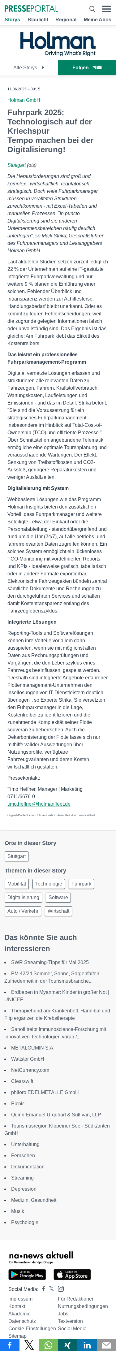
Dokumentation (28, 1166)
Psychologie (24, 1222)
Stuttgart (16, 165)
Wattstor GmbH (27, 1059)
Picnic (18, 1103)
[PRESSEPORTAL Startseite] (31, 9)
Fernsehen (23, 1155)
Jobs (63, 1313)
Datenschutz (22, 1321)
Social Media (72, 1328)
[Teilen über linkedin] (87, 1345)
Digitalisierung (23, 897)
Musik (17, 1211)
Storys (12, 19)
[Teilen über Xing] (68, 1345)
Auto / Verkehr (22, 911)
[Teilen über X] (29, 1345)
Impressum (20, 1298)
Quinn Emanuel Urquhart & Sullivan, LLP (56, 1114)
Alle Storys (25, 67)
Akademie (19, 1313)
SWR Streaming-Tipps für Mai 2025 (50, 962)
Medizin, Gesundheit (33, 1200)
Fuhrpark (81, 883)
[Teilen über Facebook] (9, 1345)
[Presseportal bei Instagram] (59, 1288)
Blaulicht (38, 19)
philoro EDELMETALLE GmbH (45, 1092)
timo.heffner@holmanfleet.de (39, 804)
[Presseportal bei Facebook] (41, 1289)
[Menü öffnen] (106, 9)
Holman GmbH (23, 100)
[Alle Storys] (58, 54)
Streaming (22, 1177)
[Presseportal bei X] (49, 1289)
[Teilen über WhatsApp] (48, 1345)
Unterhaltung (25, 1144)
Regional (65, 19)
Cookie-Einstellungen (32, 1328)
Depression (24, 1189)
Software (58, 897)
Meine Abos (97, 19)
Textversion (70, 1321)
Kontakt (16, 1306)
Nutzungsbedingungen (83, 1306)
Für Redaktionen (76, 1298)
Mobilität (16, 883)
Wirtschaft (58, 911)
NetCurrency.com (30, 1070)
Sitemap (17, 1336)
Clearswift (22, 1081)
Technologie (48, 883)
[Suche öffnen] (92, 9)
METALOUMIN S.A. (32, 1047)
